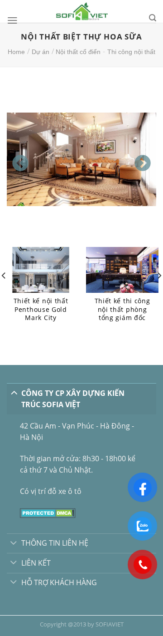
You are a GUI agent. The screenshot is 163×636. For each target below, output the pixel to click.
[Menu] (12, 20)
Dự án (40, 51)
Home (16, 51)
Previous (15, 159)
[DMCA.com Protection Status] (48, 512)
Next (138, 159)
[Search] (152, 18)
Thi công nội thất (131, 51)
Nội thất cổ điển (78, 51)
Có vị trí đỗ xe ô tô (51, 491)
